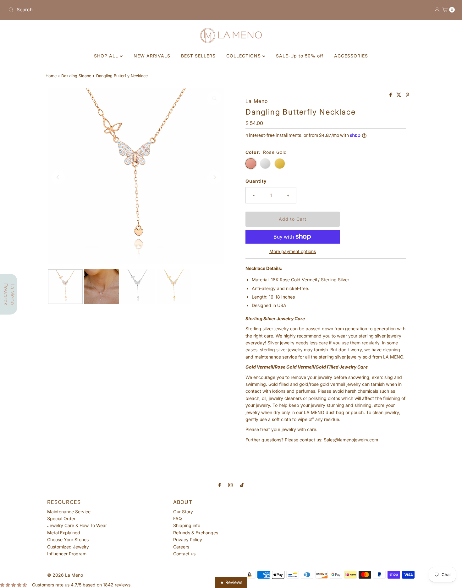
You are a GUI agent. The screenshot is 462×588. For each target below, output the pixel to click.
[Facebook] (219, 484)
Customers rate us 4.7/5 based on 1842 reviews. (82, 584)
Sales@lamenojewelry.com (351, 439)
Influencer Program (66, 553)
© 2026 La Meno (65, 575)
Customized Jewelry (68, 546)
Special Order (61, 518)
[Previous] (58, 177)
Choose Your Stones (68, 539)
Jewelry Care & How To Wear (77, 525)
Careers (181, 546)
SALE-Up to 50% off (299, 55)
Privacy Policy (187, 539)
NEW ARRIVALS (152, 55)
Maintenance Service (69, 511)
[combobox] (117, 9)
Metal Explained (63, 532)
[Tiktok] (242, 484)
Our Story (183, 511)
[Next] (214, 177)
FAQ (177, 518)
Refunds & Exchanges (195, 532)
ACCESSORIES (351, 55)
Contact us (184, 553)
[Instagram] (230, 484)
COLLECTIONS (244, 55)
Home (51, 75)
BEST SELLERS (198, 55)
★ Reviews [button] (231, 582)
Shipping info (186, 525)
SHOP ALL (107, 55)
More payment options (292, 251)
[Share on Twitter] (399, 95)
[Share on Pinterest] (407, 95)
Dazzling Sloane (76, 75)
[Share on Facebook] (391, 95)
